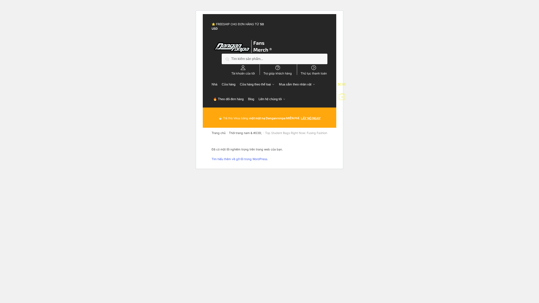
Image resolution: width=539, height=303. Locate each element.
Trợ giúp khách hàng (277, 73)
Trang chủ (218, 133)
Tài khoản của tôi (243, 73)
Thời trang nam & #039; (245, 133)
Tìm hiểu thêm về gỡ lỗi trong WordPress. (240, 159)
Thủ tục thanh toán (314, 73)
